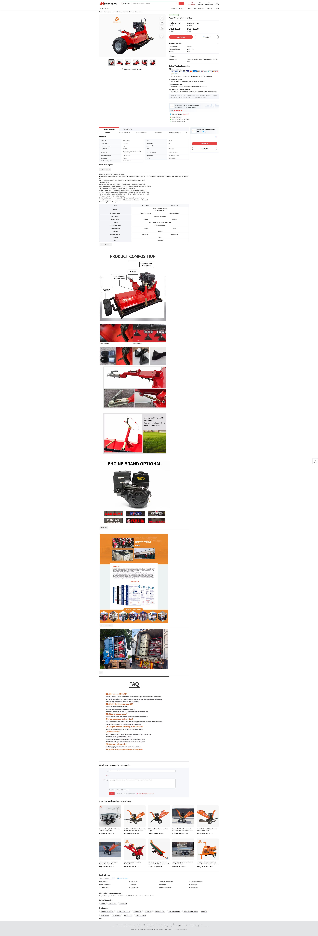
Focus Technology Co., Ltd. (148, 929)
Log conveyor (132, 884)
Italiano (150, 926)
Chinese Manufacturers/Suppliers (139, 924)
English (120, 926)
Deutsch (156, 926)
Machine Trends (128, 915)
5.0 (198, 132)
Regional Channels (178, 924)
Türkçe (191, 926)
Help (189, 8)
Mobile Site (194, 924)
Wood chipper (102, 881)
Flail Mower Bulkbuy (141, 915)
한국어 (172, 926)
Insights (201, 924)
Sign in (217, 4)
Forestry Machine (139, 11)
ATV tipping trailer (103, 887)
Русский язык (144, 926)
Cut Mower (204, 911)
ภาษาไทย (186, 926)
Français (137, 926)
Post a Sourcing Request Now (145, 794)
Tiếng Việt (197, 926)
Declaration (176, 929)
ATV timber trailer (133, 887)
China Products (126, 924)
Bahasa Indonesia (205, 926)
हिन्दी (181, 926)
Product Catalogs (122, 878)
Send (112, 794)
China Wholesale (152, 924)
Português (131, 926)
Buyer (180, 8)
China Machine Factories (107, 911)
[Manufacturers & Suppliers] (108, 3)
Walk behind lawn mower (195, 881)
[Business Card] (216, 136)
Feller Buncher (112, 903)
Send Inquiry (181, 37)
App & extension (198, 8)
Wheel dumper (162, 884)
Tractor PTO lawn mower (165, 881)
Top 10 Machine (116, 915)
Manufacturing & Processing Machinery (112, 11)
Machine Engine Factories (123, 911)
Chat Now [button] (208, 37)
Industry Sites (170, 924)
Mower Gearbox (105, 915)
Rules (217, 8)
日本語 (177, 926)
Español (125, 926)
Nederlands (162, 926)
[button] (183, 132)
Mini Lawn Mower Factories (191, 911)
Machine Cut (148, 911)
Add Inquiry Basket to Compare (133, 69)
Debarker (103, 903)
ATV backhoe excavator (165, 887)
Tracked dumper (193, 884)
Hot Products (118, 924)
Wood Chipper (123, 903)
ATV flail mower (133, 881)
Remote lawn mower (104, 884)
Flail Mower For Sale (160, 911)
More (100, 918)
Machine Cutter (137, 911)
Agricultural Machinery (128, 11)
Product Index (188, 924)
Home (100, 11)
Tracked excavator (193, 887)
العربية (167, 926)
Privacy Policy (183, 929)
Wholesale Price (161, 924)
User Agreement (168, 929)
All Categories (105, 8)
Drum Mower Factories (174, 911)
